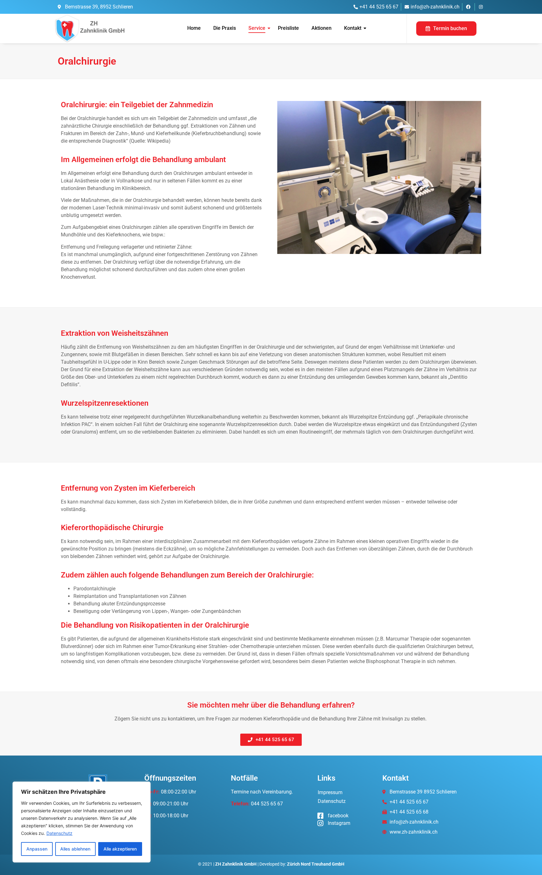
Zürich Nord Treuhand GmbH (315, 864)
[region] (82, 822)
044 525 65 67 (267, 804)
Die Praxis (224, 28)
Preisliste (288, 28)
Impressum (330, 792)
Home (194, 28)
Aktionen (321, 28)
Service (256, 28)
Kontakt (352, 28)
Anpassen (36, 848)
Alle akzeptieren (120, 848)
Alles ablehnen (75, 848)
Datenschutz (59, 833)
